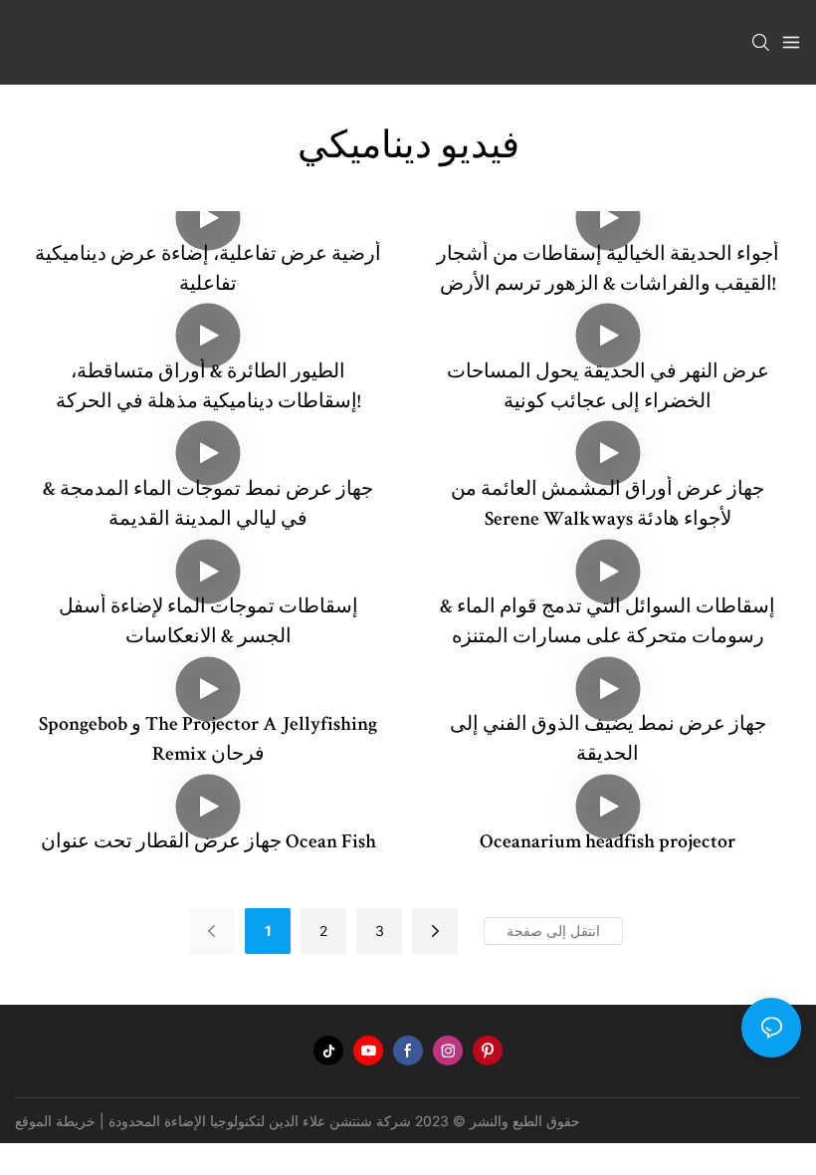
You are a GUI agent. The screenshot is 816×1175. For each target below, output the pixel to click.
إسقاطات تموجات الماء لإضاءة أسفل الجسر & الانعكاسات (208, 623)
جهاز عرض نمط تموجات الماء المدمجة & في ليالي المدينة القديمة (208, 506)
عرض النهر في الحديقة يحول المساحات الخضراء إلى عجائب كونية (608, 388)
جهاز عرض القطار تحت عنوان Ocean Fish (208, 843)
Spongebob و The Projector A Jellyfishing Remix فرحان (208, 741)
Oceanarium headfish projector (607, 843)
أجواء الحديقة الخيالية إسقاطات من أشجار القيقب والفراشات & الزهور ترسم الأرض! (608, 271)
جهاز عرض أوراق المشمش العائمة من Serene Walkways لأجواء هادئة (607, 506)
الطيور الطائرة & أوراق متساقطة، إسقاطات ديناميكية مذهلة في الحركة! (208, 388)
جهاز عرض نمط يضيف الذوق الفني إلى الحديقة (608, 741)
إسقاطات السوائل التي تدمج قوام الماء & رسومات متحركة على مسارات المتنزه (607, 623)
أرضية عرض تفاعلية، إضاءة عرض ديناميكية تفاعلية (208, 271)
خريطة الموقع (55, 1120)
